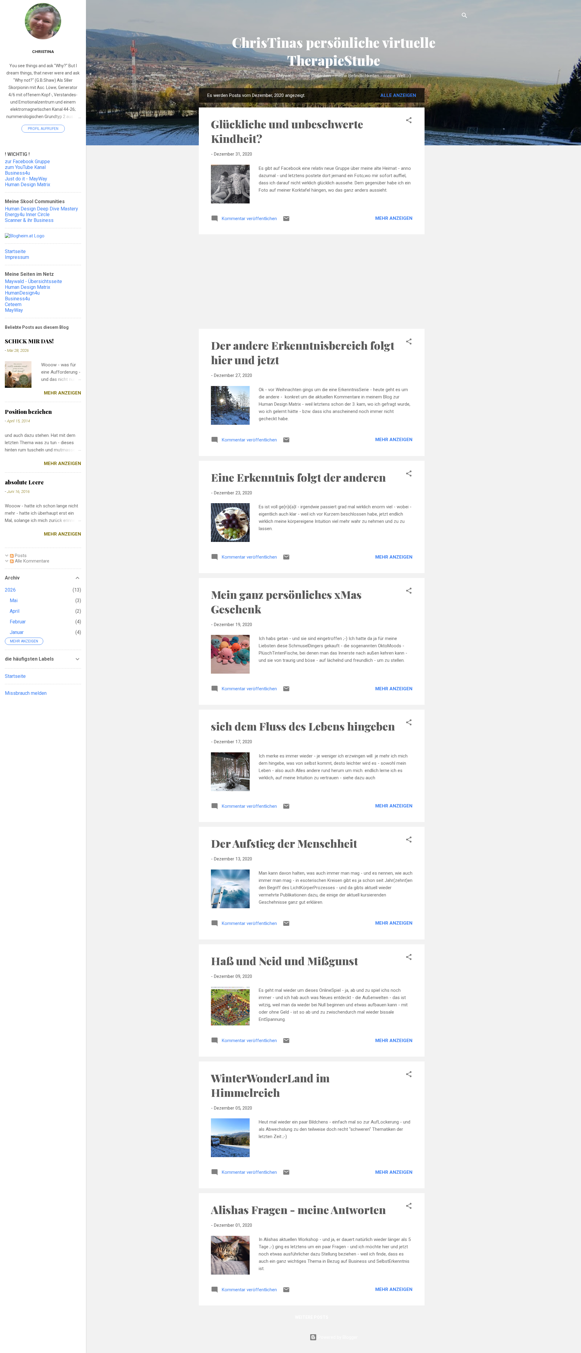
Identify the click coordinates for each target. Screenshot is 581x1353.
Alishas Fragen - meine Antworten (298, 1209)
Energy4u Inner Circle (27, 214)
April (14, 611)
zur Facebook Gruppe (27, 161)
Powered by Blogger (337, 1337)
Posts (20, 555)
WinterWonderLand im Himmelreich (270, 1085)
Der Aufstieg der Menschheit (284, 843)
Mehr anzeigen (393, 218)
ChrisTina (43, 51)
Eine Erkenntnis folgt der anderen (298, 477)
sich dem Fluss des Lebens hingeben (303, 726)
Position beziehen (28, 411)
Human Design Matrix (27, 184)
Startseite (15, 251)
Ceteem (13, 304)
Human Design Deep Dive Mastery (41, 209)
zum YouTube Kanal (25, 167)
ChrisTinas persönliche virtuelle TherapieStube (333, 51)
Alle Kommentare (31, 561)
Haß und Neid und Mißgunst (284, 960)
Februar (18, 622)
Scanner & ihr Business (29, 220)
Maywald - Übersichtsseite (33, 281)
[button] (408, 121)
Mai (14, 600)
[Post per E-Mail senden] (286, 220)
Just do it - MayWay (26, 179)
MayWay (14, 310)
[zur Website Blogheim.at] (24, 236)
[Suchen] (464, 16)
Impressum (17, 257)
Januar (17, 632)
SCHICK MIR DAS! (29, 341)
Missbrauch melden (26, 693)
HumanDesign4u (22, 293)
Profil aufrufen (43, 129)
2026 (10, 590)
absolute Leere (24, 482)
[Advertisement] (448, 184)
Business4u (17, 173)
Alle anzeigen (398, 95)
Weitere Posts (311, 1317)
